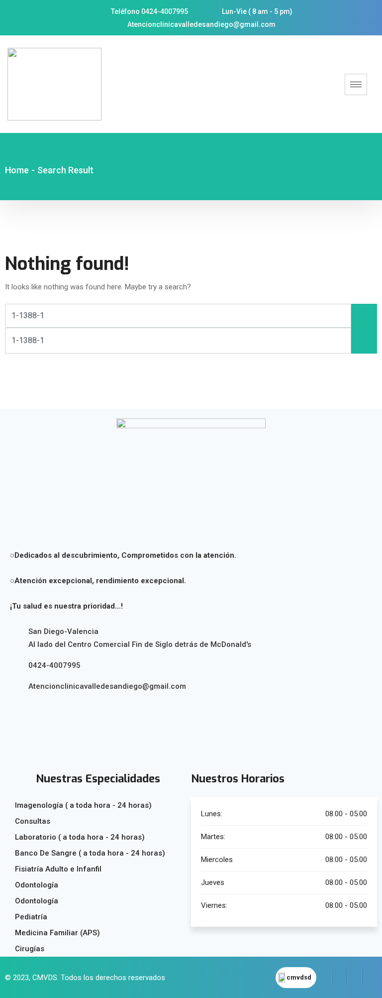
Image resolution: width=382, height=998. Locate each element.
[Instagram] (354, 977)
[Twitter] (339, 977)
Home (17, 170)
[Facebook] (324, 977)
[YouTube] (369, 977)
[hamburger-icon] (356, 84)
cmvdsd (298, 977)
